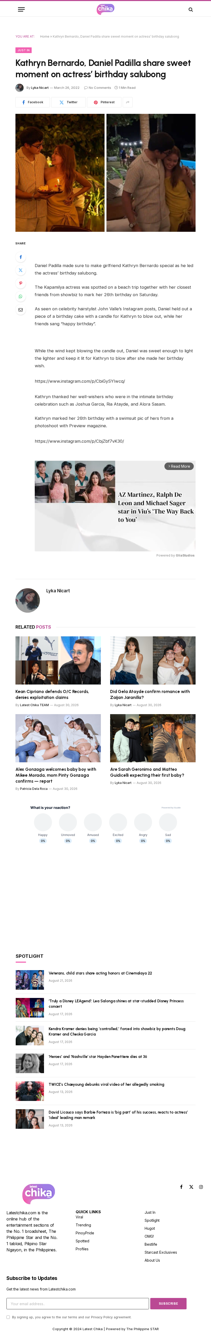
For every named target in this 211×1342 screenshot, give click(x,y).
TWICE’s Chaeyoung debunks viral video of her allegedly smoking (106, 1084)
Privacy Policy (102, 1317)
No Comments (100, 88)
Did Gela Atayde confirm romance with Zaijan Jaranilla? (150, 694)
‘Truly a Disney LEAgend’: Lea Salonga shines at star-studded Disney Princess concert (116, 1004)
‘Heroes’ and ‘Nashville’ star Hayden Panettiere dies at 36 (98, 1056)
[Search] (190, 9)
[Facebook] (20, 257)
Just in (23, 50)
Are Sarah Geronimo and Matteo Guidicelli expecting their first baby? (147, 772)
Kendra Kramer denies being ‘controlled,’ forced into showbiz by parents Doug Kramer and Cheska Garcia (117, 1032)
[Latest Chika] (105, 9)
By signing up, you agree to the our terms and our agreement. (71, 1317)
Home (44, 36)
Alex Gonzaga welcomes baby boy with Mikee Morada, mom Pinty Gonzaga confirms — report (55, 775)
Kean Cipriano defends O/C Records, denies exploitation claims (52, 694)
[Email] (20, 309)
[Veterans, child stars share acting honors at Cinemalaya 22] (30, 980)
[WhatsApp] (20, 296)
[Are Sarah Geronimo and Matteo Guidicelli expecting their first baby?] (153, 738)
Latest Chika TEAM (34, 705)
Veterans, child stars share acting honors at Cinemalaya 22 (100, 973)
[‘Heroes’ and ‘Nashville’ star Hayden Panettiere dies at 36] (30, 1063)
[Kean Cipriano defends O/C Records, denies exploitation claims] (58, 660)
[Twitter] (20, 270)
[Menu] (21, 9)
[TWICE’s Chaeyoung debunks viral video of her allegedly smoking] (30, 1091)
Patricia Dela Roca (34, 789)
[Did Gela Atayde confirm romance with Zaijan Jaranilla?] (153, 660)
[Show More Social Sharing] (128, 102)
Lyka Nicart (40, 88)
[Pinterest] (20, 283)
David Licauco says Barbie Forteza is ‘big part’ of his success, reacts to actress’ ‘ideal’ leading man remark (118, 1115)
